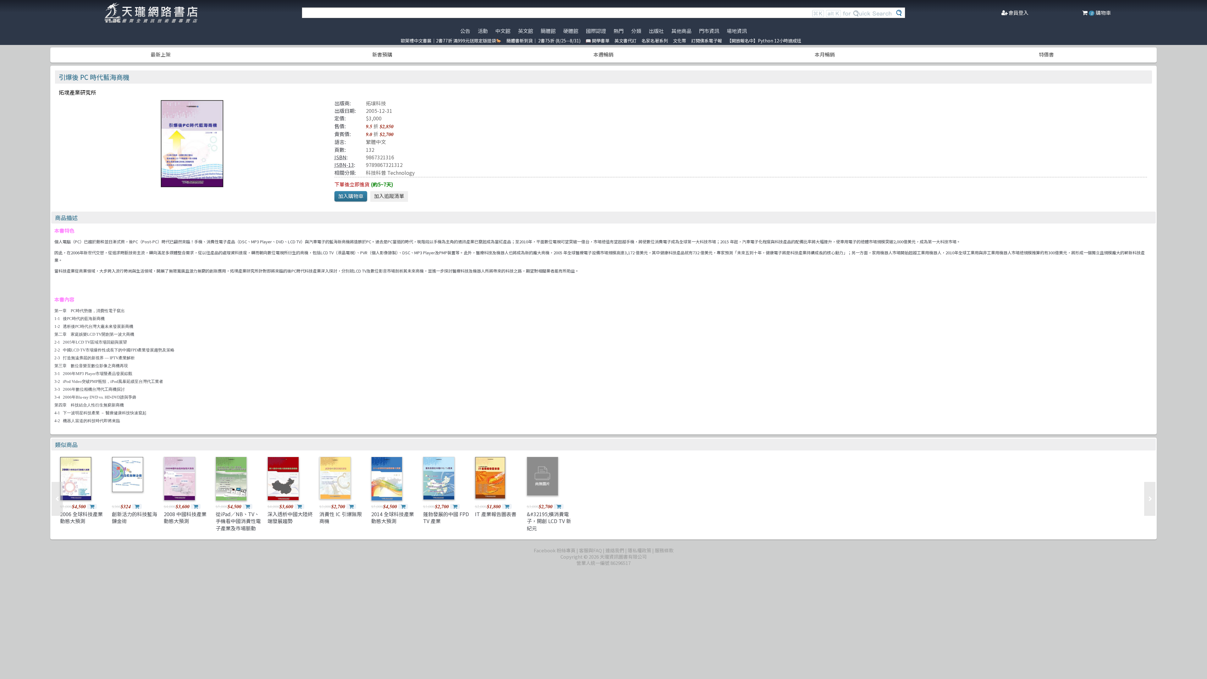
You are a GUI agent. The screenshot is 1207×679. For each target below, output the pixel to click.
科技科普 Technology (390, 172)
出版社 (656, 31)
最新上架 (161, 54)
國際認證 (596, 31)
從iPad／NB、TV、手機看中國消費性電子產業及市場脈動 (238, 521)
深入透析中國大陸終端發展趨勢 (290, 517)
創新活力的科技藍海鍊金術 (134, 517)
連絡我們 (614, 550)
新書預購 (382, 54)
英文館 (525, 31)
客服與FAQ (590, 550)
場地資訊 (737, 31)
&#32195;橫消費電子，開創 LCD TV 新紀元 (549, 521)
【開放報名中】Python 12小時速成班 (764, 40)
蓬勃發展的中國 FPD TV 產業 (446, 517)
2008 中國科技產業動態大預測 (185, 517)
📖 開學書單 (597, 40)
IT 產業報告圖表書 (495, 514)
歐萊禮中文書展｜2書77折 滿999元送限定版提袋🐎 (451, 40)
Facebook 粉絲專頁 (555, 550)
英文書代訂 (626, 40)
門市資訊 (709, 31)
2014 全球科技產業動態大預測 (392, 517)
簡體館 (548, 31)
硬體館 (570, 31)
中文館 (502, 31)
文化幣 (679, 40)
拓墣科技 (376, 103)
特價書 (1046, 54)
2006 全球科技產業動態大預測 (81, 517)
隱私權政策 (639, 550)
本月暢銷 (825, 54)
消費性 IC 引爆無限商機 (340, 517)
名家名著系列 (655, 40)
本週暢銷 (603, 54)
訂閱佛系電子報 (706, 40)
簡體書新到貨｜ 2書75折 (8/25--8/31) (543, 40)
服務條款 (664, 550)
